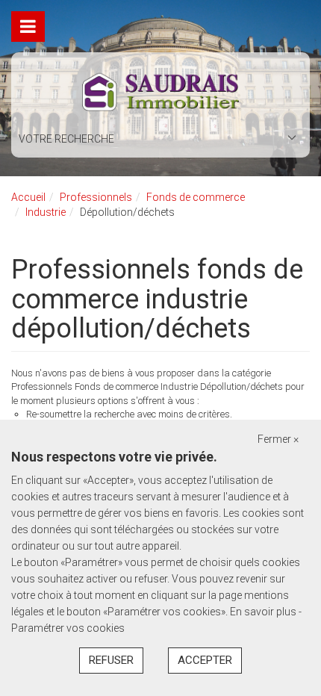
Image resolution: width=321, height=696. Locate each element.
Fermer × (278, 439)
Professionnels (96, 197)
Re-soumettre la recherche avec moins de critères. (129, 414)
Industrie (45, 212)
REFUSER (111, 660)
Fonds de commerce (195, 197)
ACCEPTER (205, 660)
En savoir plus (264, 612)
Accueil (28, 197)
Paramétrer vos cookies (68, 628)
